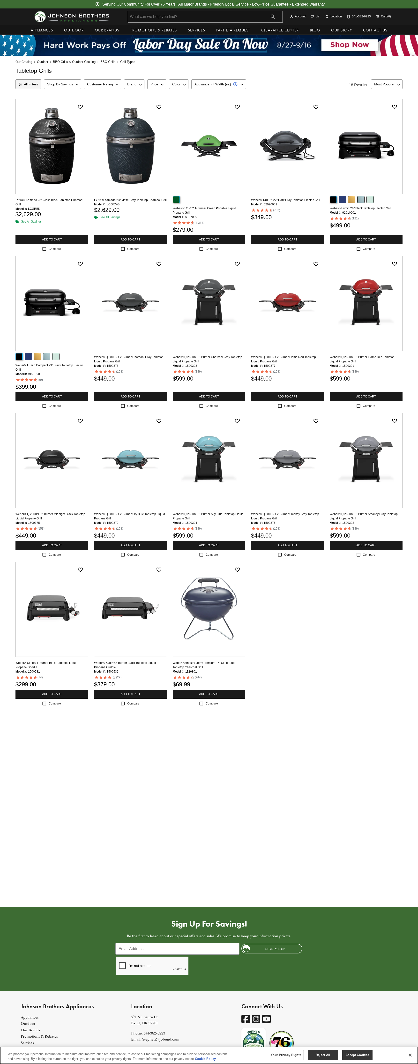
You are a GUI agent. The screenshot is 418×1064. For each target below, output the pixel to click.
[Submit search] (273, 16)
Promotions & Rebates (153, 30)
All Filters (31, 84)
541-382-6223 (154, 1033)
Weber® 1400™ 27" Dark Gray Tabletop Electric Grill (285, 200)
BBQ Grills (107, 62)
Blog (315, 30)
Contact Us (375, 30)
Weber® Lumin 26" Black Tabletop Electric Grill (360, 208)
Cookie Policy (205, 1059)
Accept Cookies (357, 1055)
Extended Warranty (308, 4)
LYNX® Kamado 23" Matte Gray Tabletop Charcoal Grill (130, 200)
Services (196, 30)
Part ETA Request (233, 30)
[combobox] (62, 84)
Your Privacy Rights (286, 1055)
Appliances (42, 30)
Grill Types (127, 62)
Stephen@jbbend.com (160, 1039)
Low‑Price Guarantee (270, 4)
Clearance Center (280, 30)
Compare (55, 249)
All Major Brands (192, 4)
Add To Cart (52, 239)
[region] (209, 1055)
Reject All (323, 1055)
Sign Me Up (275, 949)
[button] (291, 17)
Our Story (341, 30)
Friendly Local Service (229, 4)
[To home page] (71, 16)
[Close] (410, 1055)
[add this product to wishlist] (80, 107)
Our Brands (107, 30)
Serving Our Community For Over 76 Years (139, 4)
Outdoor (74, 30)
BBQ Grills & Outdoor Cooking (74, 62)
